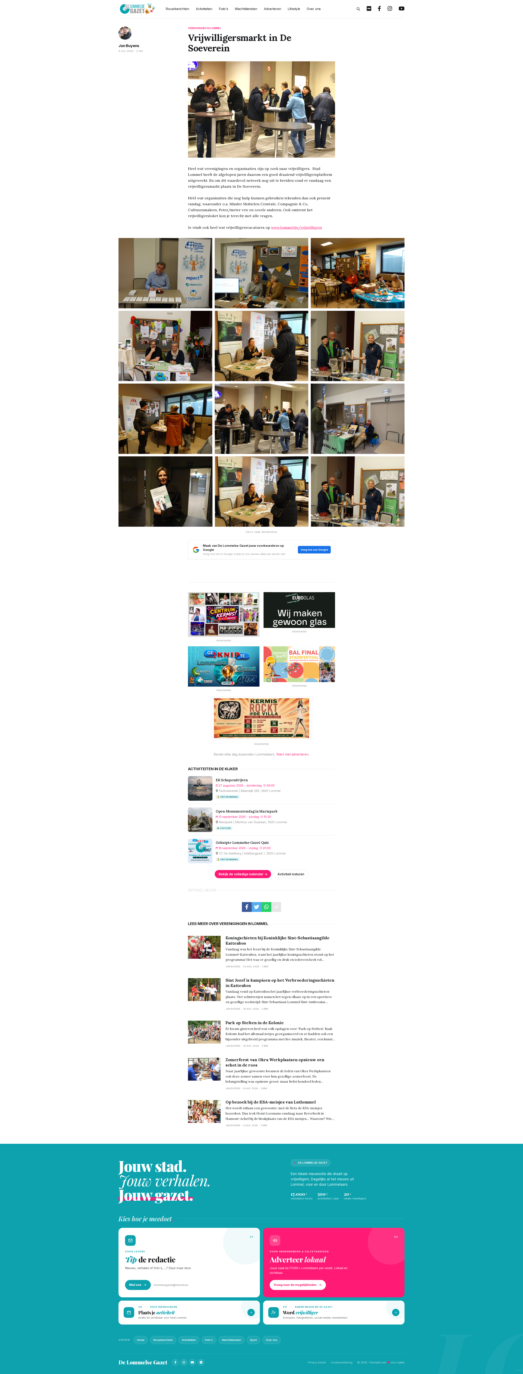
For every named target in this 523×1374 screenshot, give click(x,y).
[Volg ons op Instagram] (390, 9)
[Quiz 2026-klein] (223, 666)
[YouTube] (192, 1362)
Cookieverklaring (341, 1362)
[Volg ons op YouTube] (402, 9)
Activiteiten (204, 9)
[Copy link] (276, 907)
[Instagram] (183, 1362)
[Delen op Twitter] (257, 907)
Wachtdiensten (246, 9)
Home (140, 1339)
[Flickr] (201, 1362)
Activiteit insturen (290, 874)
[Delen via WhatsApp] (266, 907)
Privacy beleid (317, 1362)
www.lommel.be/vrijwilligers (296, 227)
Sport (253, 1339)
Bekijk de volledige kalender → (243, 874)
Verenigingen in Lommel (204, 28)
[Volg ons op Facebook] (379, 9)
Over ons (314, 9)
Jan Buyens (128, 46)
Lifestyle (294, 9)
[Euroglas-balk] (299, 610)
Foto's (223, 9)
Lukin (401, 1362)
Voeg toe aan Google (314, 549)
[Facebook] (175, 1362)
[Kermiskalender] (223, 614)
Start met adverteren (292, 754)
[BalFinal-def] (299, 664)
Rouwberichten (177, 9)
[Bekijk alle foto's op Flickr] (369, 9)
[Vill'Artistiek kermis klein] (261, 718)
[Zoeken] (358, 9)
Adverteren (272, 9)
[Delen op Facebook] (247, 907)
